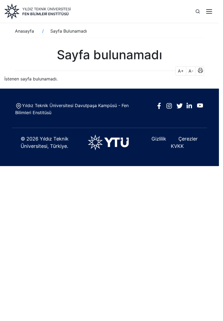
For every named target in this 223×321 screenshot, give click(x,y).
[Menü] (209, 11)
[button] (199, 71)
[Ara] (197, 11)
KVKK (177, 146)
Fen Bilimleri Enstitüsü (45, 14)
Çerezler (188, 139)
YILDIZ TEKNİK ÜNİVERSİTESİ (46, 9)
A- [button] (190, 71)
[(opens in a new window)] (109, 142)
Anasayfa (24, 31)
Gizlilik (158, 139)
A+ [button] (181, 71)
